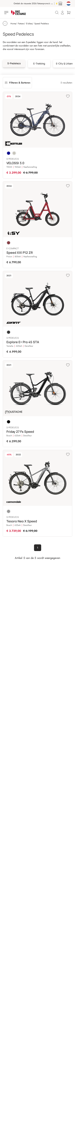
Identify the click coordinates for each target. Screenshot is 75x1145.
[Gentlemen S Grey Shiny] (14, 153)
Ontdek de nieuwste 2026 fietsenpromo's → (28, 3)
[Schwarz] (8, 332)
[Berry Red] (8, 243)
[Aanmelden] (62, 12)
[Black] (8, 422)
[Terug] (5, 23)
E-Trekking (39, 63)
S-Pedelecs (14, 63)
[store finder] (60, 3)
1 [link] (37, 547)
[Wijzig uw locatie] (68, 3)
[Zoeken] (57, 12)
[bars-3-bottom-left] (6, 12)
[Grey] (8, 511)
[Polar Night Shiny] (8, 153)
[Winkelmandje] (69, 12)
